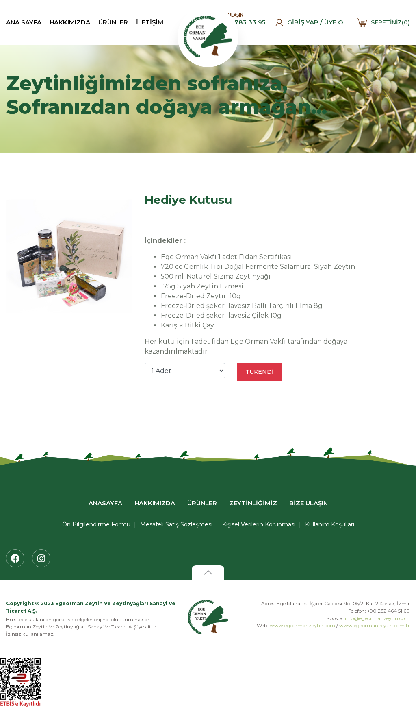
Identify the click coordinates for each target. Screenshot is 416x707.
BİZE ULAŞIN (308, 503)
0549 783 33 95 (241, 22)
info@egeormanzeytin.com (377, 618)
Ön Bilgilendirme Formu (96, 524)
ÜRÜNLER (113, 22)
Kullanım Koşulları (329, 524)
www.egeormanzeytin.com (302, 625)
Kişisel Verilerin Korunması (258, 524)
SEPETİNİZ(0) (390, 22)
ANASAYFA (105, 503)
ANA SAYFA (23, 22)
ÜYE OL (335, 22)
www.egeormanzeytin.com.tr (374, 625)
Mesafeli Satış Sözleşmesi (176, 524)
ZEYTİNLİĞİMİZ (253, 503)
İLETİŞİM (149, 22)
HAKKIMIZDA (70, 22)
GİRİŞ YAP (302, 22)
